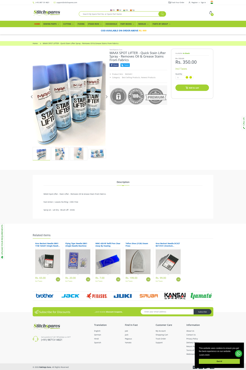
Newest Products (148, 77)
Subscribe (202, 312)
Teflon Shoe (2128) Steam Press (137, 244)
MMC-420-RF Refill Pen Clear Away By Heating (107, 244)
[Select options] (58, 279)
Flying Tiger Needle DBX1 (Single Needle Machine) (76, 244)
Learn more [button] (204, 355)
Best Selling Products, (131, 77)
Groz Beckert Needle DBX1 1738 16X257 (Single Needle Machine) (47, 244)
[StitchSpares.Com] (54, 13)
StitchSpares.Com (116, 50)
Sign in (203, 2)
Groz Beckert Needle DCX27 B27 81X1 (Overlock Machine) (168, 244)
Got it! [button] (219, 361)
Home (35, 43)
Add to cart (194, 88)
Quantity (178, 74)
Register (194, 2)
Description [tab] (123, 182)
